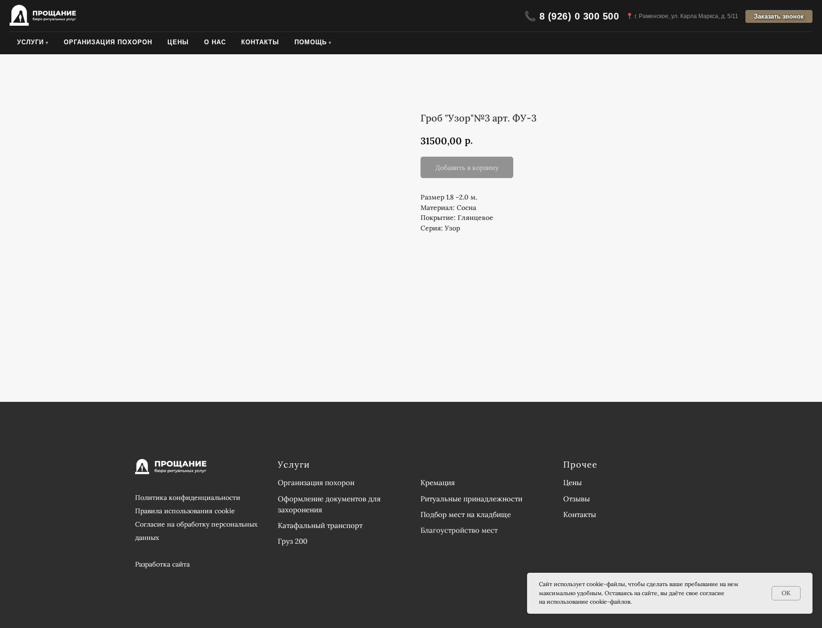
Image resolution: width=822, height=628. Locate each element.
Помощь (310, 42)
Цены (178, 42)
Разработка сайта (162, 564)
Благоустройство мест (459, 530)
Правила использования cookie (185, 511)
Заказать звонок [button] (779, 16)
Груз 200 (292, 541)
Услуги (30, 42)
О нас (215, 42)
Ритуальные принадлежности (471, 498)
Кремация (438, 482)
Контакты (260, 42)
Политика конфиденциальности (187, 497)
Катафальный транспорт (320, 525)
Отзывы (576, 498)
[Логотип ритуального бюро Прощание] (43, 16)
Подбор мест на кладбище (466, 514)
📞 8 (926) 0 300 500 (571, 16)
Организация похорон (108, 42)
